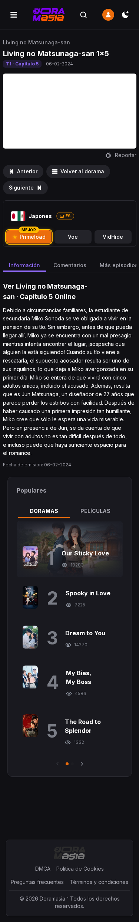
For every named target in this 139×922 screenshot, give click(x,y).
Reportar (125, 155)
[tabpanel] (70, 644)
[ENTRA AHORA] (108, 15)
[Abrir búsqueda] (83, 14)
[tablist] (70, 511)
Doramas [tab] (44, 511)
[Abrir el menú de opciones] (13, 14)
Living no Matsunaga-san (36, 42)
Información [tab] (24, 265)
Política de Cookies (80, 868)
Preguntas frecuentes (37, 882)
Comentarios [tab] (69, 265)
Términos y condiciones (99, 882)
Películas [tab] (95, 511)
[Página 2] (72, 763)
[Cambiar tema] (125, 14)
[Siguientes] (82, 764)
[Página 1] (67, 763)
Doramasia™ (54, 898)
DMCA (42, 868)
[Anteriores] (57, 764)
